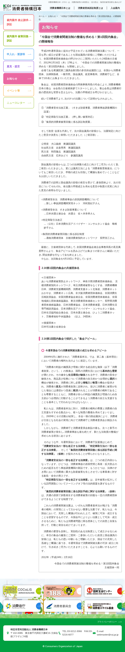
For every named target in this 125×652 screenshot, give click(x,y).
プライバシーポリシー (107, 622)
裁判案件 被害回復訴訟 (17, 38)
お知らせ (52, 16)
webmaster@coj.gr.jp (107, 634)
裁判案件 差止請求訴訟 (17, 22)
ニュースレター (16, 102)
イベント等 (13, 90)
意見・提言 (13, 66)
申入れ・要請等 (16, 54)
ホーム (42, 16)
